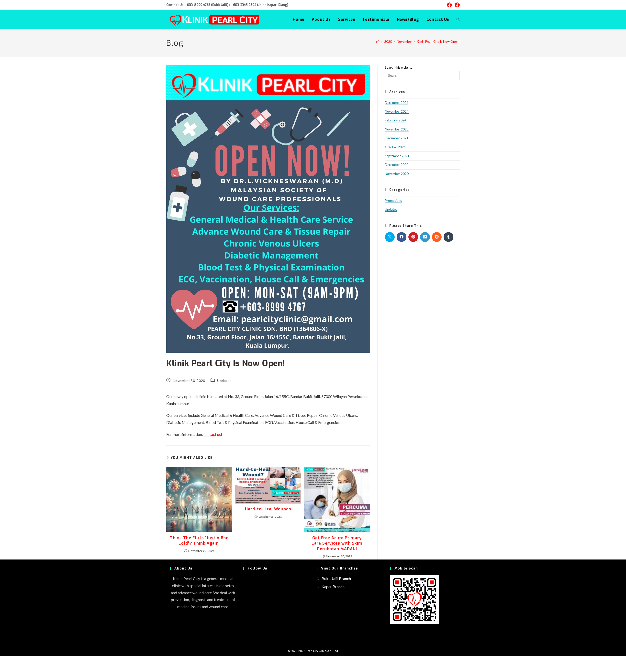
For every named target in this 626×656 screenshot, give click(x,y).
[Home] (377, 41)
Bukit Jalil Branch (336, 578)
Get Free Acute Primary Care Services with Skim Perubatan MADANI (337, 543)
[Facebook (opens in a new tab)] (449, 5)
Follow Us (257, 568)
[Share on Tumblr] (448, 237)
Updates (224, 380)
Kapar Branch (333, 586)
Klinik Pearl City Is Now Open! (438, 41)
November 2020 (397, 174)
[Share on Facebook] (401, 237)
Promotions (393, 201)
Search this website (398, 67)
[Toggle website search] (458, 19)
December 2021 (396, 138)
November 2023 (397, 129)
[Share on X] (390, 237)
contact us (212, 434)
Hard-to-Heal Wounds (268, 509)
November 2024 (397, 111)
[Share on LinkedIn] (425, 237)
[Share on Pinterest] (413, 237)
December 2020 (396, 165)
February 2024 (395, 120)
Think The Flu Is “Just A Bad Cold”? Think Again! (199, 540)
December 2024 (396, 103)
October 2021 (395, 147)
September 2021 (397, 156)
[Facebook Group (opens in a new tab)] (456, 5)
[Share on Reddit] (437, 237)
